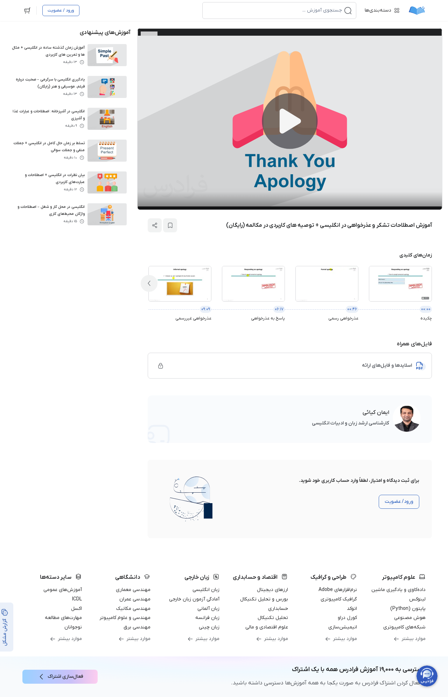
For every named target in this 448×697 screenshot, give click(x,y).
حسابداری (278, 608)
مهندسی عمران (134, 599)
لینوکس (417, 599)
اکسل (76, 608)
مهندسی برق (137, 627)
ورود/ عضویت (399, 501)
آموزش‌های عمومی (62, 589)
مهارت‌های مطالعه (63, 617)
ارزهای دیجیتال (272, 589)
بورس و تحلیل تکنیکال (264, 599)
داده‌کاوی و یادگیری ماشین (398, 589)
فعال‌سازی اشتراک (65, 676)
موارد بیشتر (413, 638)
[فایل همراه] (161, 366)
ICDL (77, 599)
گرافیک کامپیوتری (339, 599)
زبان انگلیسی (205, 589)
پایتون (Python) (408, 608)
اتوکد (352, 608)
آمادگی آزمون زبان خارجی (194, 599)
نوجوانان (73, 627)
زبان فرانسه (207, 617)
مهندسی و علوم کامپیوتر (124, 617)
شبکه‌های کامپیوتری (404, 627)
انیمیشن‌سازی (342, 627)
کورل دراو (347, 617)
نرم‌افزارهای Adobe (337, 589)
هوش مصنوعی (410, 617)
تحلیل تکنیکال (273, 617)
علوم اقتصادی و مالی (266, 627)
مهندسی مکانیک (133, 608)
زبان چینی (209, 627)
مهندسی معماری (133, 589)
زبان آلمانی (208, 608)
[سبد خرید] (27, 10)
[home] (417, 10)
